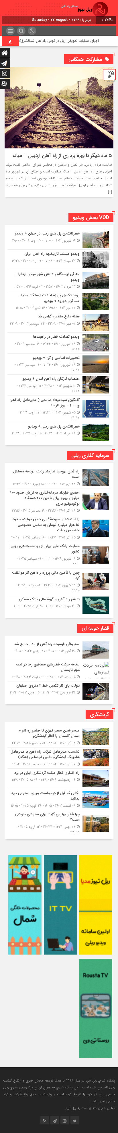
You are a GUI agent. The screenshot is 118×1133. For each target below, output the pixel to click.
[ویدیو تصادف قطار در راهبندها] (59, 343)
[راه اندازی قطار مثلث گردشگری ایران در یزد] (59, 779)
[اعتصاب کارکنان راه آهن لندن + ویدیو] (59, 385)
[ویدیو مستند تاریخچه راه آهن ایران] (59, 260)
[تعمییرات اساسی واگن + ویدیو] (59, 364)
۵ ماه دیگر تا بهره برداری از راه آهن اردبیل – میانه (62, 156)
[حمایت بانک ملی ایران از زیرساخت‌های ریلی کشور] (59, 555)
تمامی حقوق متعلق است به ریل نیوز (90, 1108)
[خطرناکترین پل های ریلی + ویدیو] (59, 431)
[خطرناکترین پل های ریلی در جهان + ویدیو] (59, 239)
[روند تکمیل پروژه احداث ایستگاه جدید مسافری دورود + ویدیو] (59, 301)
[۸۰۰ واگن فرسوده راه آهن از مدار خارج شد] (59, 650)
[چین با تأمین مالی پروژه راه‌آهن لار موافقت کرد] (59, 582)
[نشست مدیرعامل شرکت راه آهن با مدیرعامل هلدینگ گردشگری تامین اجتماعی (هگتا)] (59, 758)
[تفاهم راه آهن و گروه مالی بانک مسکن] (59, 604)
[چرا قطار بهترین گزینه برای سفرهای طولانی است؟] (59, 822)
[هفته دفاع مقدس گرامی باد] (59, 322)
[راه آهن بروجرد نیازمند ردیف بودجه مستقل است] (59, 477)
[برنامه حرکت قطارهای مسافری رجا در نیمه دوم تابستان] (59, 670)
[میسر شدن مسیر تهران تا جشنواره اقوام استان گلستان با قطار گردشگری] (59, 736)
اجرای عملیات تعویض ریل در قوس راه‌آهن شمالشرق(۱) (69, 41)
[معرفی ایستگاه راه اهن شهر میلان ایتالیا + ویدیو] (59, 280)
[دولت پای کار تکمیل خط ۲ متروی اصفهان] (59, 690)
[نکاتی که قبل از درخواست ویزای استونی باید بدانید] (59, 799)
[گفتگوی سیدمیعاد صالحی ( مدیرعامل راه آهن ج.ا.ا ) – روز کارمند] (59, 409)
